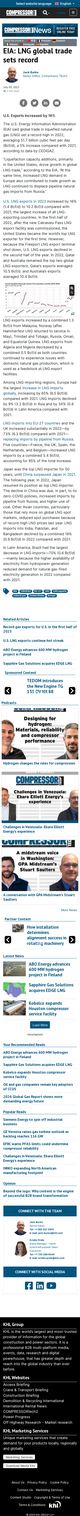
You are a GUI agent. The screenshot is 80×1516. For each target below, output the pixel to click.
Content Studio (20, 1497)
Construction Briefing (21, 1395)
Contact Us (25, 1490)
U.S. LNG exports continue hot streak (33, 640)
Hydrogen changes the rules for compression (39, 763)
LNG (47, 591)
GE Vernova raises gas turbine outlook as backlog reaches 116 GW (36, 1134)
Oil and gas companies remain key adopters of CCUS (38, 1086)
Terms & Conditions (32, 1505)
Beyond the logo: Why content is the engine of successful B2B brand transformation (38, 1193)
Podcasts (8, 702)
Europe (51, 595)
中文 (33, 40)
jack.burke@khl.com (50, 1233)
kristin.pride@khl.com (51, 1258)
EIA (15, 591)
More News (69, 910)
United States (36, 595)
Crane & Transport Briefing (25, 1390)
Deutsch (60, 40)
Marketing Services (19, 1457)
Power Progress (16, 1417)
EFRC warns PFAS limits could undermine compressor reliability (35, 1146)
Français (46, 40)
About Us (18, 1482)
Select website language (33, 3)
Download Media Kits (20, 1465)
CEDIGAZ (26, 591)
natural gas (19, 595)
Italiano (13, 44)
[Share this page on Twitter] (34, 103)
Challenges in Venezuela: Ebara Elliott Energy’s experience (33, 829)
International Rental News (25, 1406)
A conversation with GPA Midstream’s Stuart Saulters (39, 897)
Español (44, 44)
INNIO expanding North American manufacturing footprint (29, 1170)
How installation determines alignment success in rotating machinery (47, 935)
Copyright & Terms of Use (52, 1497)
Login (61, 13)
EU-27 (37, 591)
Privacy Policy (37, 1482)
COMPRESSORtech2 (20, 1411)
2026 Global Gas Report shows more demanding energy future (33, 1098)
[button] (72, 690)
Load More (40, 1025)
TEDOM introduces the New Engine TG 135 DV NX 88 (45, 686)
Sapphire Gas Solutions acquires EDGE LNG (37, 663)
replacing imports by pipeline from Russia (38, 439)
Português (28, 44)
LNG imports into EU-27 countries (31, 423)
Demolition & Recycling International (33, 1401)
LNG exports (60, 591)
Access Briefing (16, 1384)
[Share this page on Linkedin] (45, 103)
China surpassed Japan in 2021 (49, 474)
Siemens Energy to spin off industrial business (33, 1121)
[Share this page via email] (57, 103)
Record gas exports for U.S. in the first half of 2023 (40, 629)
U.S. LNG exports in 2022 (24, 201)
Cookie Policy (59, 1482)
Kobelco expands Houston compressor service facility (34, 1074)
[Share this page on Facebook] (23, 103)
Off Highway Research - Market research (37, 1422)
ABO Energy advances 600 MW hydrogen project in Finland (35, 652)
